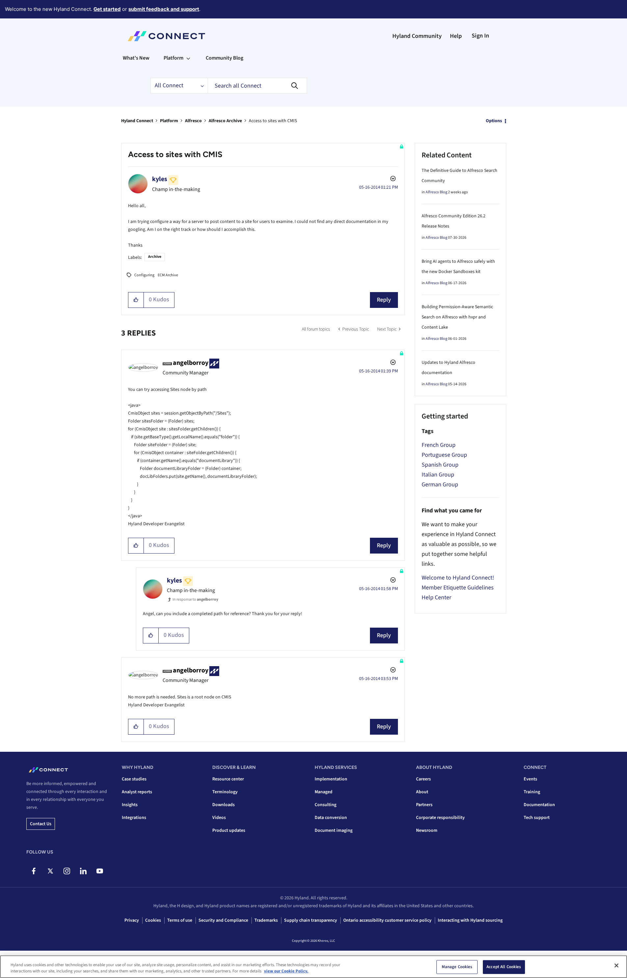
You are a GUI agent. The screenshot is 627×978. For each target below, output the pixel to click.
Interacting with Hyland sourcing (470, 920)
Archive (154, 256)
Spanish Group (440, 465)
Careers (423, 779)
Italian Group (438, 475)
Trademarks (266, 920)
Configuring (144, 275)
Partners (424, 804)
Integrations (134, 817)
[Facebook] (33, 871)
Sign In (480, 36)
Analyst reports (137, 792)
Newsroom (426, 830)
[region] (313, 966)
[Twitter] (50, 871)
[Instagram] (66, 871)
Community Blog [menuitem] (224, 58)
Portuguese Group (444, 455)
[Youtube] (99, 871)
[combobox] (257, 86)
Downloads (223, 804)
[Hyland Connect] (166, 36)
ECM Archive (168, 275)
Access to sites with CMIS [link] (273, 121)
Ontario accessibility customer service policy (387, 920)
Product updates (228, 830)
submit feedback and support (163, 9)
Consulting (325, 804)
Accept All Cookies (503, 967)
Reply (384, 300)
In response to (195, 599)
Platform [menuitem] (173, 58)
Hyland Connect (137, 121)
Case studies (134, 779)
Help (456, 36)
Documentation (539, 804)
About (422, 792)
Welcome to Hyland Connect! (458, 578)
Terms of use (179, 920)
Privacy (131, 920)
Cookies (153, 920)
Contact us (40, 824)
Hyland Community (417, 36)
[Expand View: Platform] (188, 58)
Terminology (225, 792)
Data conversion (331, 817)
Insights (130, 804)
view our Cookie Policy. (286, 971)
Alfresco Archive (225, 121)
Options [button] (494, 121)
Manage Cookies (457, 967)
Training (532, 792)
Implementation (331, 779)
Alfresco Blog (436, 192)
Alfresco (193, 121)
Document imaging (334, 830)
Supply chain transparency (310, 920)
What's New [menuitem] (136, 58)
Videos (219, 817)
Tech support (537, 817)
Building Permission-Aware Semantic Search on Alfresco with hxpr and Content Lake (457, 317)
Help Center (436, 597)
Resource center (228, 779)
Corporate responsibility (440, 817)
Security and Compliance (223, 920)
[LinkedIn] (83, 871)
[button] (136, 300)
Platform (169, 121)
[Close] (616, 965)
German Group (440, 484)
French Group (439, 445)
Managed (323, 792)
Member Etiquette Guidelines (458, 588)
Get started (107, 9)
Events (530, 779)
